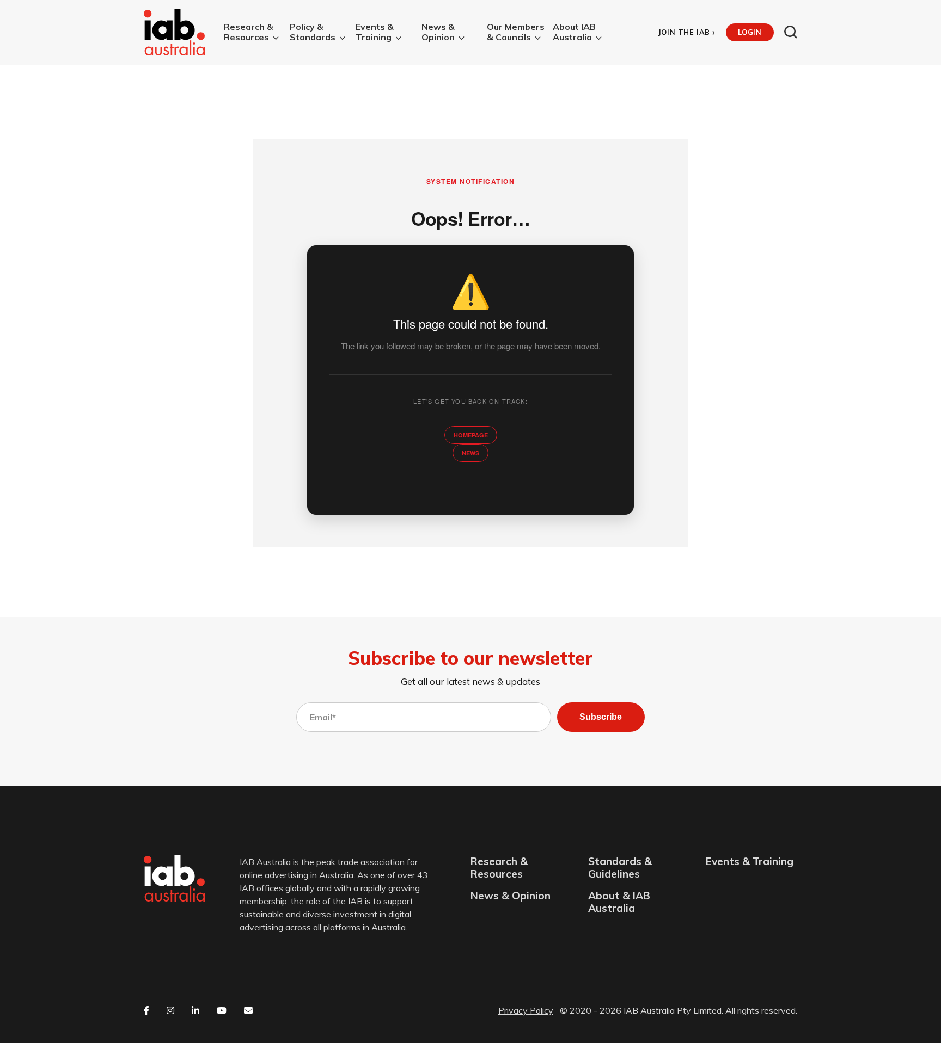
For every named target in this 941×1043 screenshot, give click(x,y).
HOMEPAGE (471, 435)
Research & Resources (248, 32)
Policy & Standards (312, 32)
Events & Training (375, 32)
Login (749, 32)
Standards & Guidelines (620, 867)
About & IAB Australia (619, 902)
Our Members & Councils (516, 32)
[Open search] (790, 32)
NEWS (470, 453)
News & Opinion (438, 32)
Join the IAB (687, 32)
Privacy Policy (525, 1010)
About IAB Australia (574, 32)
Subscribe (600, 716)
